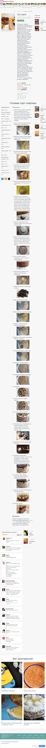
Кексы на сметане (26, 6)
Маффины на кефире (4, 6)
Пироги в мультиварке (10, 6)
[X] (9, 179)
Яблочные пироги (32, 6)
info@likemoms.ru (4, 737)
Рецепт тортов (20, 20)
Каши (23, 737)
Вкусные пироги (41, 6)
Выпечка (19, 735)
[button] (44, 1)
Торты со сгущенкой (21, 97)
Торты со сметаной (21, 95)
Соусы (38, 737)
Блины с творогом (29, 6)
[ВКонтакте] (2, 179)
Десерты (30, 735)
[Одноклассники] (6, 179)
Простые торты (20, 98)
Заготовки (36, 735)
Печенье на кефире (23, 6)
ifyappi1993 (19, 94)
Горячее (24, 735)
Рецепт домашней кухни (22, 93)
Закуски (42, 735)
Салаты (33, 737)
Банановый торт (44, 6)
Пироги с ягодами (38, 6)
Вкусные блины (20, 6)
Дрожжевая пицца (35, 6)
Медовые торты (13, 6)
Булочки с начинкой (7, 6)
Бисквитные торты (16, 6)
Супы (43, 737)
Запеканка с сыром (1, 6)
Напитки (28, 737)
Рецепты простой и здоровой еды (7, 1)
